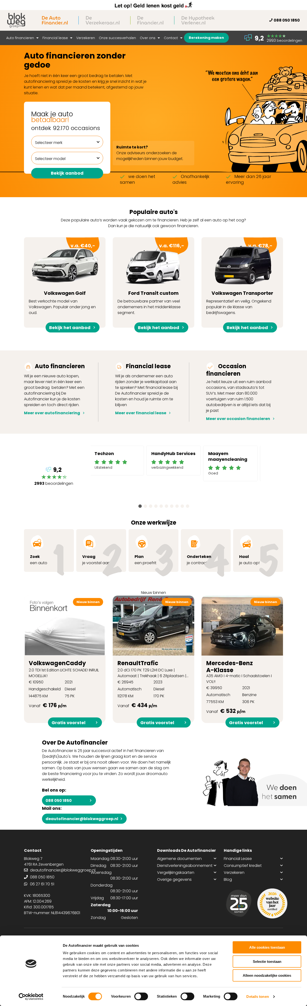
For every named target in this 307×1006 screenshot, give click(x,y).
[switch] (141, 996)
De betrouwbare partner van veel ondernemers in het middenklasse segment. (151, 285)
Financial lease (55, 38)
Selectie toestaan (267, 961)
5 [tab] (161, 506)
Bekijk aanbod (67, 173)
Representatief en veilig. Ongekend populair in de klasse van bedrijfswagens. (239, 285)
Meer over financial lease (140, 413)
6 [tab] (166, 506)
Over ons (148, 38)
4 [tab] (156, 506)
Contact (171, 38)
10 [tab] (187, 506)
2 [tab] (145, 506)
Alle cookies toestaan (267, 947)
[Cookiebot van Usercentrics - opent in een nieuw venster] (31, 996)
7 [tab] (171, 506)
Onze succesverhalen (117, 38)
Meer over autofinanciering (52, 413)
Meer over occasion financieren (238, 418)
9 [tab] (182, 506)
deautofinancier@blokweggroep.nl (82, 819)
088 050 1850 (287, 20)
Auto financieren (20, 38)
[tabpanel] (116, 460)
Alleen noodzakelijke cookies (267, 975)
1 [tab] (140, 506)
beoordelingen (53, 477)
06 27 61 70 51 (42, 884)
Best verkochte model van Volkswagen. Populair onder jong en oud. (62, 285)
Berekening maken (206, 37)
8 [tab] (177, 506)
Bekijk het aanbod (69, 328)
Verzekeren (85, 38)
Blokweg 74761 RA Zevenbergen (44, 861)
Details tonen (257, 996)
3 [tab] (150, 506)
